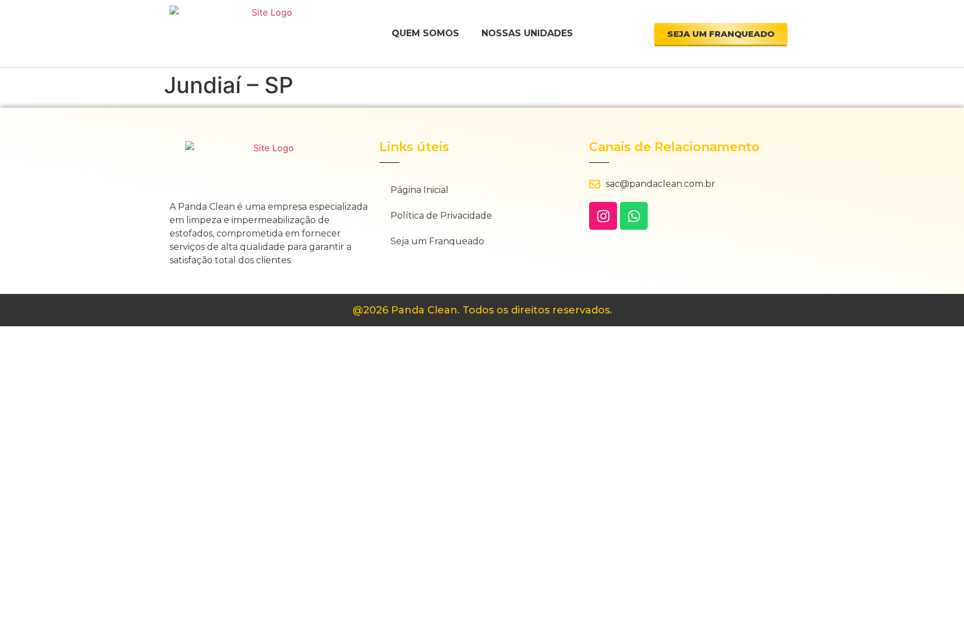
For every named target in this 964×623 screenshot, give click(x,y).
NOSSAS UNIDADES (527, 33)
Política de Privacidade (441, 215)
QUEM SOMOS (425, 33)
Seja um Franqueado (437, 241)
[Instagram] (603, 216)
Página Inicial (420, 190)
